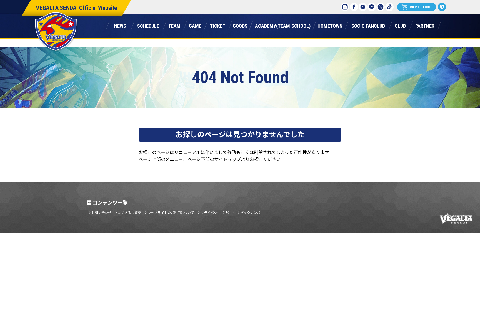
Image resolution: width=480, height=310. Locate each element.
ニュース (120, 25)
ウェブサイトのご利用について (171, 213)
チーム (174, 25)
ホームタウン (330, 25)
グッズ (240, 25)
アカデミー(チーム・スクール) (283, 25)
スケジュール (148, 25)
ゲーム (195, 25)
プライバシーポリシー (217, 213)
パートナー (424, 25)
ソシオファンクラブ (368, 25)
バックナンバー (252, 213)
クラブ (400, 25)
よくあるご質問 (129, 213)
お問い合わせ (101, 213)
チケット (217, 25)
